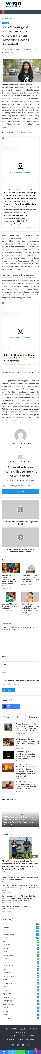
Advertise (17, 1036)
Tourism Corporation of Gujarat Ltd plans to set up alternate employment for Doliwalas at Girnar (20, 888)
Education (6, 938)
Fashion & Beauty (9, 955)
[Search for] (38, 5)
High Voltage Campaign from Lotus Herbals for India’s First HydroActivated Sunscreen (30, 608)
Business (6, 924)
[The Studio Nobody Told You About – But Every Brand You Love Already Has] (30, 568)
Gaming (5, 1014)
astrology (6, 997)
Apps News (7, 990)
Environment (7, 1018)
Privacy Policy (11, 1039)
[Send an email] (18, 49)
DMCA (32, 1036)
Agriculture (7, 994)
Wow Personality (9, 1004)
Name (4, 656)
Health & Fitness (9, 934)
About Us (9, 1036)
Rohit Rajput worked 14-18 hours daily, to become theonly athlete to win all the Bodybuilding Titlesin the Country (18, 898)
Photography (7, 1001)
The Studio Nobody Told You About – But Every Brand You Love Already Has (30, 579)
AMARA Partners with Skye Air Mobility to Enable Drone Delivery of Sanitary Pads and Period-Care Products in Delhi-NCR (27, 728)
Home (6, 19)
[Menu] (3, 5)
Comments (33, 717)
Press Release (8, 966)
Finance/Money (8, 976)
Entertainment (8, 931)
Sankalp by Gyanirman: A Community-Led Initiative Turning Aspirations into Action (9, 581)
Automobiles (7, 983)
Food (4, 969)
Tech (5, 941)
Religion (6, 987)
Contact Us (25, 1036)
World (5, 959)
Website (4, 672)
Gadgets (6, 1011)
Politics (5, 1008)
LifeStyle (12, 19)
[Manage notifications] (36, 1049)
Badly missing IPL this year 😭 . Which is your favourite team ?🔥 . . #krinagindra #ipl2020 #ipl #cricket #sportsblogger (20, 358)
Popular (7, 717)
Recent (19, 717)
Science (6, 962)
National (6, 948)
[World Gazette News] (13, 5)
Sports (5, 952)
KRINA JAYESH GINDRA (24, 228)
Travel (5, 980)
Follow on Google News (25, 1039)
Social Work (7, 945)
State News (7, 973)
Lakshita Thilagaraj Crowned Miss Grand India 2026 (10, 606)
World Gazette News (11, 49)
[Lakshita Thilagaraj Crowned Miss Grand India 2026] (11, 597)
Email (4, 664)
